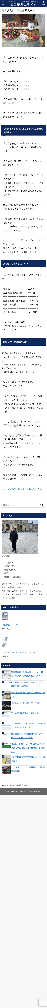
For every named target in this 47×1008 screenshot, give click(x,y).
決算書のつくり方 (10, 625)
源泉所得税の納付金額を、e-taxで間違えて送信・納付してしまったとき (27, 674)
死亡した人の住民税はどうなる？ (26, 703)
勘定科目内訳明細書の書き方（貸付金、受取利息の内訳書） (27, 736)
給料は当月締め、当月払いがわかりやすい (28, 694)
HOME (5, 785)
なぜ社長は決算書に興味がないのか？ (19, 652)
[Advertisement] (23, 901)
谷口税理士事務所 (23, 4)
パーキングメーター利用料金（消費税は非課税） (28, 769)
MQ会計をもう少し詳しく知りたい (25, 489)
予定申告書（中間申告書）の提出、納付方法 (28, 759)
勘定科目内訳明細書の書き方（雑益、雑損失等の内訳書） (28, 684)
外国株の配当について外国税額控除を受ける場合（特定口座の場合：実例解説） (28, 748)
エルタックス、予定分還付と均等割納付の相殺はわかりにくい (28, 725)
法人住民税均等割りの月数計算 (25, 713)
